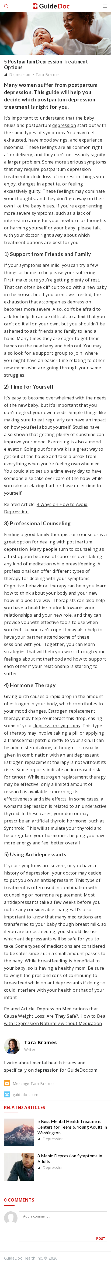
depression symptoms (56, 726)
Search (7, 6)
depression (64, 125)
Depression (19, 74)
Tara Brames (48, 74)
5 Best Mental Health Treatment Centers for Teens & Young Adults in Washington (72, 1127)
